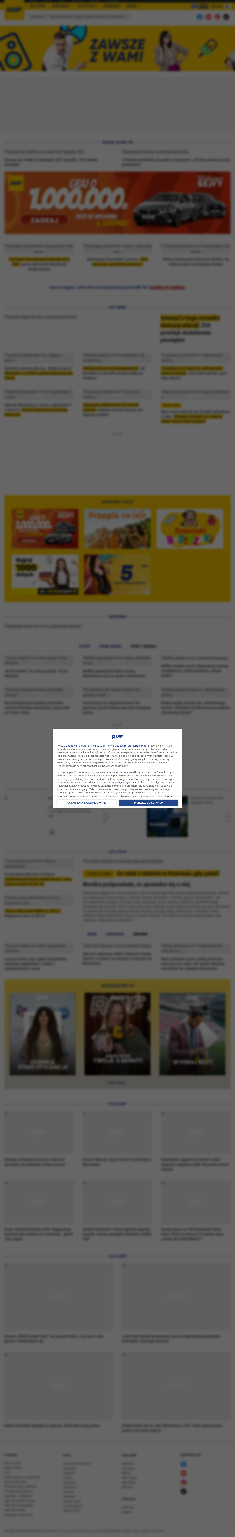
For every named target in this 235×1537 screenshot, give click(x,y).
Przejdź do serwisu (148, 802)
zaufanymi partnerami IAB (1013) (85, 745)
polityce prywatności (126, 782)
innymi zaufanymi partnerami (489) (127, 745)
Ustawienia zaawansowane (86, 802)
